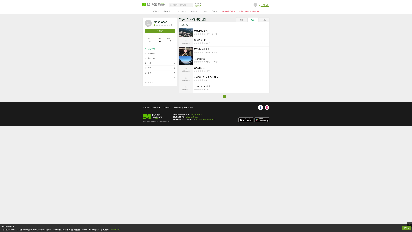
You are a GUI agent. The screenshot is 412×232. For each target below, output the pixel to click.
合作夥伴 (167, 107)
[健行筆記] (153, 5)
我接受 (406, 228)
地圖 (241, 19)
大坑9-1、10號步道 (202, 86)
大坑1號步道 (199, 58)
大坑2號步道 (199, 67)
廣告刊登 (156, 107)
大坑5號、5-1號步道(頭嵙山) (206, 77)
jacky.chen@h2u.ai (192, 117)
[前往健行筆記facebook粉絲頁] (260, 107)
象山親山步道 (200, 40)
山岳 (264, 19)
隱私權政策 (188, 107)
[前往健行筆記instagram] (267, 107)
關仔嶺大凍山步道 (201, 49)
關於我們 (146, 107)
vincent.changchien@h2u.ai (205, 119)
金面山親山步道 (201, 30)
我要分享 (266, 5)
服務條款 (177, 107)
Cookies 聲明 (115, 229)
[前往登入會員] (255, 4)
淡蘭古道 (198, 6)
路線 (252, 19)
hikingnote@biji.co (196, 114)
